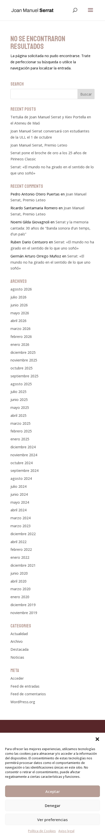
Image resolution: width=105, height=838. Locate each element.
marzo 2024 (20, 517)
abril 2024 (18, 510)
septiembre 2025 (24, 376)
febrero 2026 (21, 336)
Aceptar (52, 791)
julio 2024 (18, 486)
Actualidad (19, 633)
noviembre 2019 (23, 612)
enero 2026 (19, 344)
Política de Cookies (42, 831)
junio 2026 (19, 305)
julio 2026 (18, 297)
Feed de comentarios (28, 693)
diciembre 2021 (23, 565)
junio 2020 (19, 573)
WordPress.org (22, 701)
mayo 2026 (19, 313)
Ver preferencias (52, 819)
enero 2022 (19, 557)
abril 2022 (18, 541)
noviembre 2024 (23, 454)
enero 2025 (19, 439)
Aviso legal (66, 831)
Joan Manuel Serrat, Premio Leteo (38, 145)
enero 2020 (19, 596)
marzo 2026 (20, 328)
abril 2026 (18, 320)
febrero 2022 (21, 549)
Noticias (17, 657)
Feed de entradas (25, 686)
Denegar (52, 805)
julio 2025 (18, 391)
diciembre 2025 (23, 352)
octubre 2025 (21, 368)
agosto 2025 (21, 383)
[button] (97, 739)
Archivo (16, 641)
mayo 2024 (19, 502)
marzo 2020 (20, 588)
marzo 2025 (20, 423)
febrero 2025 (21, 431)
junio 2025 (19, 399)
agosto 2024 (21, 478)
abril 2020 (18, 581)
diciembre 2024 (23, 446)
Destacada (19, 649)
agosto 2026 (21, 289)
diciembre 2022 (23, 533)
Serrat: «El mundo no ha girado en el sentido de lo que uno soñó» (50, 262)
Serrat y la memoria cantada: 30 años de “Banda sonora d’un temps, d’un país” (50, 228)
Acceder (17, 678)
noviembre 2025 (23, 360)
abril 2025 (18, 415)
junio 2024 (19, 494)
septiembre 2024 (24, 470)
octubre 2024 (21, 462)
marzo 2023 (20, 525)
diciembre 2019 (23, 604)
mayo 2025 (19, 407)
